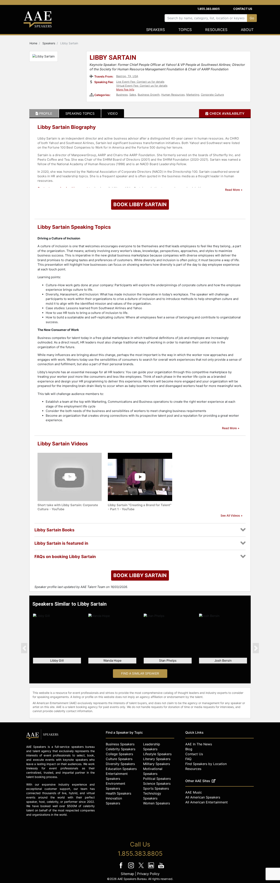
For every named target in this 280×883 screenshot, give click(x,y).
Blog (188, 749)
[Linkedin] (152, 868)
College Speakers (119, 754)
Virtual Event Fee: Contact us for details (141, 85)
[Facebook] (121, 868)
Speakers (155, 29)
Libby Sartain (113, 57)
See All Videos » (231, 515)
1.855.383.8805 (208, 8)
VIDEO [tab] (113, 113)
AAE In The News (198, 744)
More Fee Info (125, 89)
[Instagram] (131, 868)
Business (122, 94)
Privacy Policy (148, 874)
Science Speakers (157, 783)
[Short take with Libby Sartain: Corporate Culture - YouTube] (70, 477)
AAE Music (193, 792)
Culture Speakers (119, 759)
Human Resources (173, 94)
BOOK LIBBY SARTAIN (140, 204)
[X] (142, 868)
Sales (132, 94)
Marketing (192, 94)
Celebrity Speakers (120, 749)
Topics (185, 29)
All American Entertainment (206, 802)
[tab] (44, 113)
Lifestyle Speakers (157, 754)
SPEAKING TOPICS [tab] (79, 113)
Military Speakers (156, 764)
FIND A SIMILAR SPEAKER (140, 673)
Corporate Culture (212, 94)
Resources (216, 29)
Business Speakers (120, 744)
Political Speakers (157, 779)
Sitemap (127, 874)
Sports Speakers (156, 788)
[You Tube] (161, 868)
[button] (24, 648)
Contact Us (242, 8)
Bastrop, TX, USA (127, 76)
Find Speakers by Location (206, 764)
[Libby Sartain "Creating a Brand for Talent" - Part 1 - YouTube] (140, 477)
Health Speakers (118, 793)
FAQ (188, 759)
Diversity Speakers (120, 764)
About (247, 29)
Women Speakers (156, 803)
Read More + (233, 189)
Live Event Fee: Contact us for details (140, 81)
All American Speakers (202, 797)
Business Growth (149, 94)
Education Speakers (121, 769)
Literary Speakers (156, 759)
